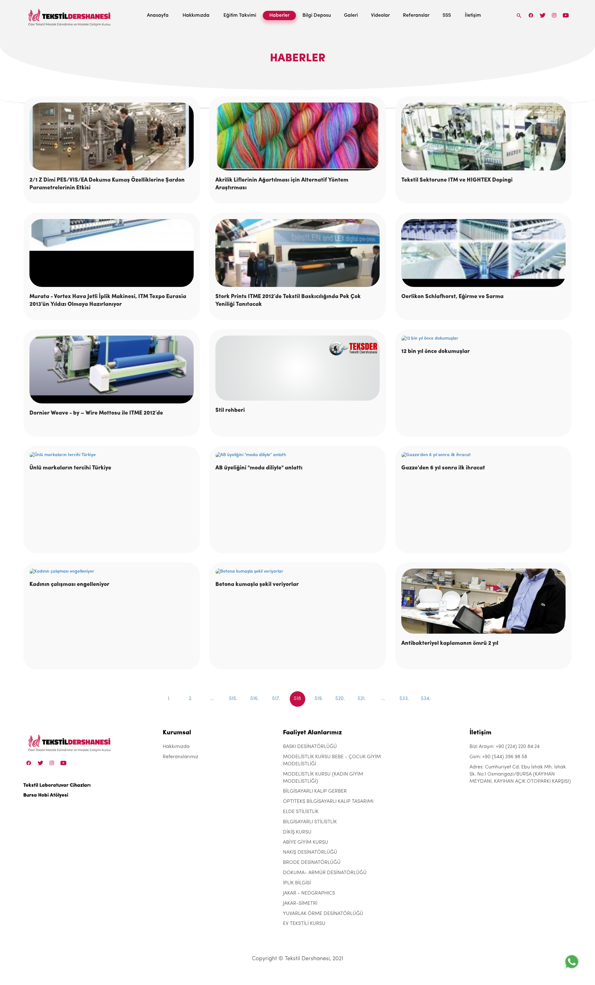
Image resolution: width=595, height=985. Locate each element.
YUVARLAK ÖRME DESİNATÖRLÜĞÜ (323, 913)
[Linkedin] (566, 15)
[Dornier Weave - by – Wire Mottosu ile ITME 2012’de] (111, 369)
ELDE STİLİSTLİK (301, 811)
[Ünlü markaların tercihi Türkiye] (111, 455)
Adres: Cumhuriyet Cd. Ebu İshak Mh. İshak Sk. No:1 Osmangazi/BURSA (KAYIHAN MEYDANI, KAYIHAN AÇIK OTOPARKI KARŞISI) (520, 774)
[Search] (519, 15)
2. (190, 698)
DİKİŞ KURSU (297, 832)
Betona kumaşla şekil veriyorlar (257, 584)
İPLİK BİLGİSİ (297, 883)
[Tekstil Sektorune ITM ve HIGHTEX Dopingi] (483, 136)
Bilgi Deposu (316, 15)
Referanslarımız (180, 756)
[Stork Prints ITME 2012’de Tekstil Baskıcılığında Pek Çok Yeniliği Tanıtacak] (297, 253)
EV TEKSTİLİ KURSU (304, 923)
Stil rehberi (230, 410)
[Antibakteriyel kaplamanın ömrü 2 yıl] (483, 601)
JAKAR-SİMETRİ (300, 903)
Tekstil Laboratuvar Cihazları (56, 785)
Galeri (351, 15)
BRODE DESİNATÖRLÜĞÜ (312, 862)
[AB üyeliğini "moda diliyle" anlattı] (297, 455)
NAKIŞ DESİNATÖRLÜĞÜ (310, 852)
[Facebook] (531, 15)
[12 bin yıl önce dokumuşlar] (483, 339)
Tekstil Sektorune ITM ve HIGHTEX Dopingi (457, 180)
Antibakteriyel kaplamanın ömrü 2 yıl (449, 643)
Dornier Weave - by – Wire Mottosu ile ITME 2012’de (96, 413)
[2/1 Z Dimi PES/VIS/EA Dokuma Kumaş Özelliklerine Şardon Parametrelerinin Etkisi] (111, 136)
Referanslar (416, 15)
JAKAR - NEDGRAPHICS (309, 893)
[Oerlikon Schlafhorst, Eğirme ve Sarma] (483, 253)
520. (340, 698)
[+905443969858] (572, 961)
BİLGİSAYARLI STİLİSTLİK (310, 822)
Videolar (380, 15)
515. (233, 698)
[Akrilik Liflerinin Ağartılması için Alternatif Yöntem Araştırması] (297, 136)
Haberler (279, 15)
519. (319, 698)
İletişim (473, 15)
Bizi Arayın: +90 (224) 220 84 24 (504, 746)
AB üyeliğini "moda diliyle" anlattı (258, 468)
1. (169, 698)
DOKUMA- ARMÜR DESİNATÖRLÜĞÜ (325, 872)
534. (425, 698)
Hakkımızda (196, 15)
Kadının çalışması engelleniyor (69, 584)
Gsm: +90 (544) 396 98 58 (498, 756)
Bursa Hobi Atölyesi (45, 795)
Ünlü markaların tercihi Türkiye (70, 468)
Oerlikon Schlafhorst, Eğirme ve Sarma (452, 297)
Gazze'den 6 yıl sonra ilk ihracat (443, 468)
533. (404, 698)
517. (276, 698)
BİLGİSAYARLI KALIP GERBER (315, 791)
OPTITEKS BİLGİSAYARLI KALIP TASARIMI (328, 801)
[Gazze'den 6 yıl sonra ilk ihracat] (483, 455)
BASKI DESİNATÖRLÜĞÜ (310, 746)
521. (362, 698)
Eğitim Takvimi (239, 15)
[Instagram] (554, 15)
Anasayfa (158, 15)
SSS (447, 15)
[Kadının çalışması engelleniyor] (111, 572)
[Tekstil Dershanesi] (69, 16)
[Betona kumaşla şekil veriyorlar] (297, 572)
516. (254, 698)
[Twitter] (542, 15)
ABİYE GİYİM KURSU (305, 842)
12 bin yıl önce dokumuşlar (435, 351)
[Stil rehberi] (297, 368)
